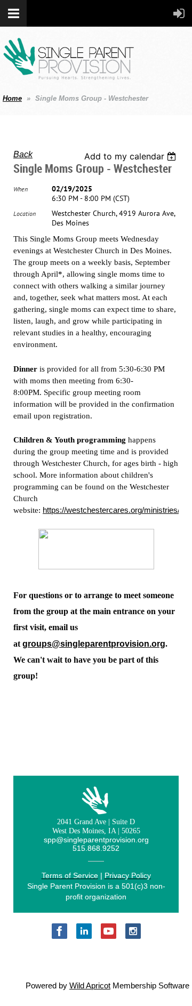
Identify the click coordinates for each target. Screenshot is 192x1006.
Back (23, 154)
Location (24, 214)
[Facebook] (59, 931)
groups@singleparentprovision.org (93, 643)
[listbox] (131, 156)
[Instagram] (133, 931)
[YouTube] (108, 931)
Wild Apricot (89, 985)
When (20, 189)
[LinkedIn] (84, 931)
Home (12, 98)
